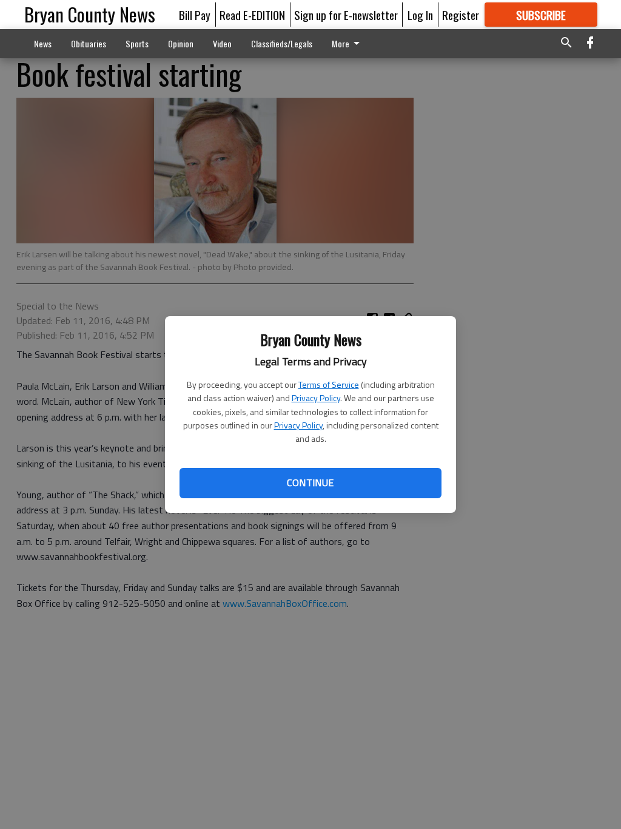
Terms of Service (328, 384)
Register (460, 14)
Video (222, 43)
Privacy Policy (316, 397)
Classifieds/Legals (281, 43)
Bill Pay (194, 14)
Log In (420, 14)
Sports (137, 43)
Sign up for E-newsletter (346, 14)
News (43, 43)
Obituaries (88, 43)
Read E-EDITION (252, 14)
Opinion (180, 43)
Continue (310, 482)
